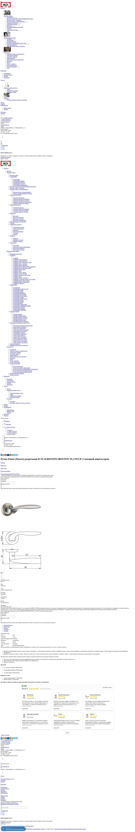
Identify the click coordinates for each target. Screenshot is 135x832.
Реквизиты (7, 77)
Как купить (7, 626)
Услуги (2, 776)
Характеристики (8, 625)
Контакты (3, 800)
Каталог (3, 781)
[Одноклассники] (4, 455)
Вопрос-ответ (7, 108)
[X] (8, 455)
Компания (3, 784)
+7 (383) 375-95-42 (8, 118)
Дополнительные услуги (7, 779)
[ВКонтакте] (1, 455)
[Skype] (15, 455)
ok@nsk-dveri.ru (5, 125)
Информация (4, 793)
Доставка (6, 629)
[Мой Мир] (6, 455)
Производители (8, 74)
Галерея (3, 798)
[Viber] (10, 455)
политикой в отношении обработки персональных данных (70, 829)
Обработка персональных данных (10, 804)
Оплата (6, 628)
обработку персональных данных (36, 829)
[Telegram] (17, 455)
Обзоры (6, 109)
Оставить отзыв (107, 687)
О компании (7, 73)
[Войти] (1, 143)
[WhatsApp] (12, 455)
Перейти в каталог (6, 157)
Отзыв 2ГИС (25, 708)
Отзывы (6, 76)
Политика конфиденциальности (9, 802)
